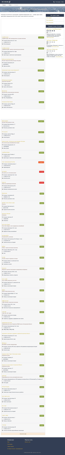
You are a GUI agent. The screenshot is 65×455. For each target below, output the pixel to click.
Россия (10, 5)
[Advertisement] (23, 114)
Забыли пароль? (10, 446)
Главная (4, 5)
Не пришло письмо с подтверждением (15, 448)
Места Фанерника (49, 22)
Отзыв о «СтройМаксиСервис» (55, 29)
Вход (8, 442)
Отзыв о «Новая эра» (53, 40)
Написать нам (27, 442)
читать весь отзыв (50, 37)
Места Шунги (48, 17)
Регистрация (58, 1)
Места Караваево (49, 20)
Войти (62, 1)
